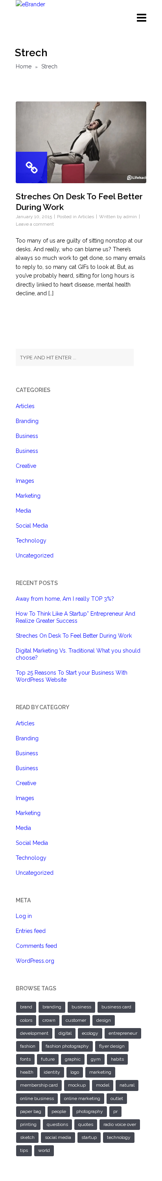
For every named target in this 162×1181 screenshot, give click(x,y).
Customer (76, 1020)
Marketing (28, 496)
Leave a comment (35, 224)
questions (57, 1124)
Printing (28, 1124)
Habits (117, 1059)
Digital (65, 1033)
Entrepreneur (123, 1033)
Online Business (37, 1098)
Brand (26, 1007)
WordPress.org (35, 961)
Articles (86, 216)
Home (23, 66)
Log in (24, 916)
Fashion (27, 1046)
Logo (74, 1072)
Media (23, 511)
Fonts (25, 1059)
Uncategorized (34, 555)
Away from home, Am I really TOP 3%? (65, 599)
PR (115, 1111)
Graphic (73, 1059)
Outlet (116, 1098)
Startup (89, 1137)
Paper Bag (30, 1111)
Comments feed (36, 946)
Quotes (85, 1124)
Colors (26, 1020)
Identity (52, 1072)
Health (26, 1072)
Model (102, 1085)
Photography (89, 1111)
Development (34, 1033)
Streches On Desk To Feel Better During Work (74, 636)
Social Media (32, 525)
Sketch (27, 1137)
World (44, 1150)
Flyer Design (112, 1046)
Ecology (90, 1033)
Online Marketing (82, 1098)
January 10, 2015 (34, 216)
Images (25, 481)
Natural (127, 1085)
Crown (48, 1020)
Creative (26, 466)
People (59, 1111)
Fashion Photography (67, 1046)
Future (48, 1059)
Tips (24, 1150)
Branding (27, 421)
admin (130, 216)
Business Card (116, 1007)
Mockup (77, 1085)
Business (27, 436)
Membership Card (39, 1085)
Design (103, 1020)
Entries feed (31, 931)
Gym (96, 1059)
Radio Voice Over (119, 1124)
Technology (31, 540)
